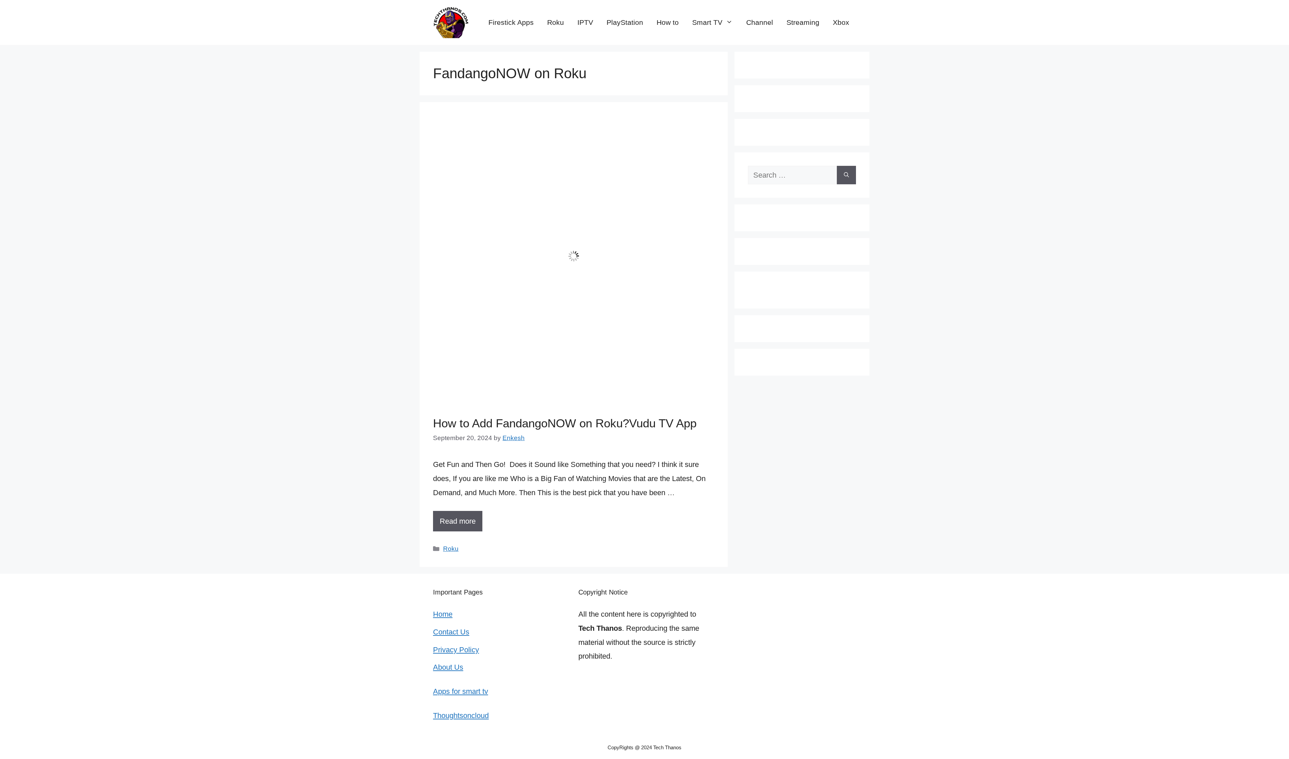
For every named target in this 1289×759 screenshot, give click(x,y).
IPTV (585, 22)
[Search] (846, 175)
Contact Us (451, 632)
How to (668, 22)
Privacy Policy (456, 650)
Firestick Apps (511, 22)
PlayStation (625, 22)
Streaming (802, 22)
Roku (555, 22)
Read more (458, 521)
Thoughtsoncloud (461, 715)
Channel (759, 22)
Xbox (841, 22)
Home (442, 614)
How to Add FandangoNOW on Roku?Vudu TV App (565, 423)
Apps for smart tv (460, 691)
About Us (448, 667)
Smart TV (707, 22)
